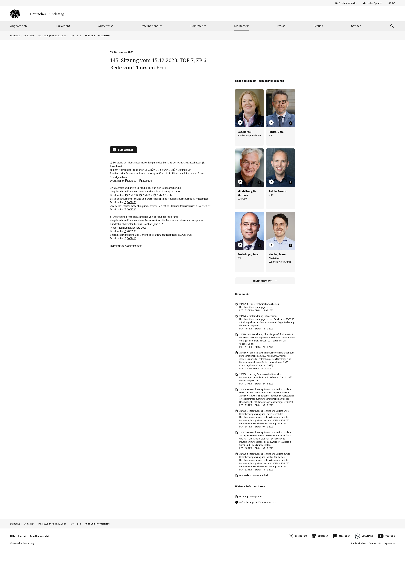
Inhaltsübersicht (39, 535)
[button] (391, 3)
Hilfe (13, 535)
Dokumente (198, 26)
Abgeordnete (19, 26)
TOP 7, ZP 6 (75, 35)
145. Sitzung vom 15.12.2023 (52, 35)
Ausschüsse (105, 26)
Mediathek (241, 26)
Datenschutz (375, 543)
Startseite (15, 35)
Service (356, 26)
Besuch (318, 26)
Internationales (151, 26)
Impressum (389, 543)
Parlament (63, 26)
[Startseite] (37, 13)
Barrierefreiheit (358, 543)
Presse (281, 26)
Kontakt (22, 535)
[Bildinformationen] (259, 123)
